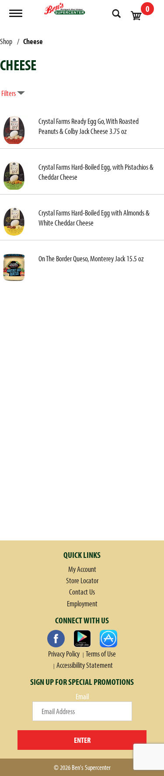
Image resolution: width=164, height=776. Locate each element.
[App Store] (108, 638)
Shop (6, 41)
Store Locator (82, 580)
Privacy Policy (64, 653)
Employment (82, 603)
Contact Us (82, 591)
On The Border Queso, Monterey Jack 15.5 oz (91, 258)
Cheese (33, 41)
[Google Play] (82, 638)
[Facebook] (56, 638)
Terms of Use (101, 653)
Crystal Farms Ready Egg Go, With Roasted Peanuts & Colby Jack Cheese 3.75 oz (88, 126)
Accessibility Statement (84, 665)
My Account (82, 569)
